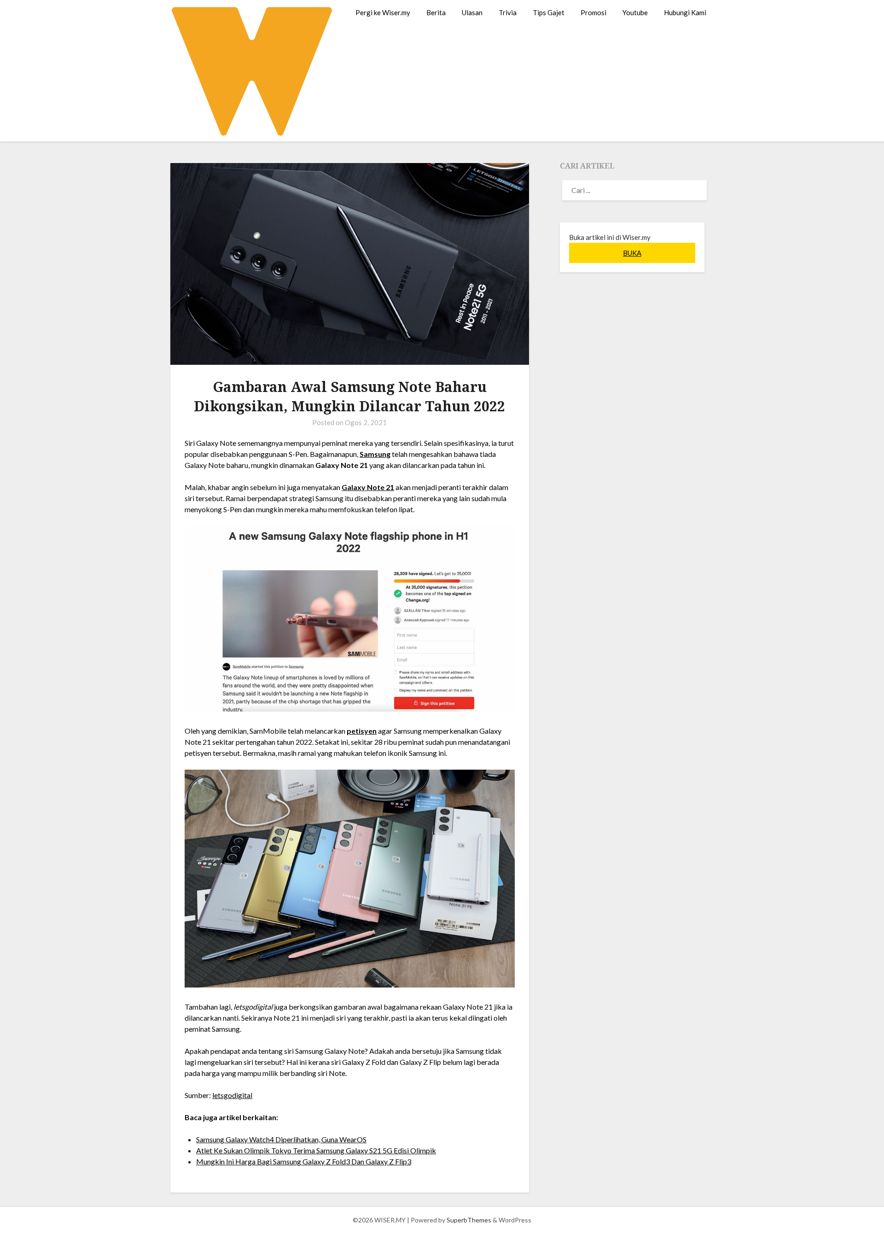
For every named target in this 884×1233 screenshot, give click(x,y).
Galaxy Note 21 (368, 487)
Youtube (635, 12)
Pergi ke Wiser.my (382, 12)
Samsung (375, 454)
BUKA (632, 253)
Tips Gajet (548, 12)
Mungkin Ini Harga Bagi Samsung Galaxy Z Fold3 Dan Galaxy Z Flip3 (303, 1161)
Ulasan (472, 12)
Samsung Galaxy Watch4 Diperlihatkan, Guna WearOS (281, 1139)
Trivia (508, 12)
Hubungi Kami (685, 12)
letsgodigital (232, 1095)
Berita (436, 12)
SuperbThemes (469, 1220)
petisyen (362, 730)
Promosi (593, 12)
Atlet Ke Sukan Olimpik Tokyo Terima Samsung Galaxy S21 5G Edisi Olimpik (316, 1150)
